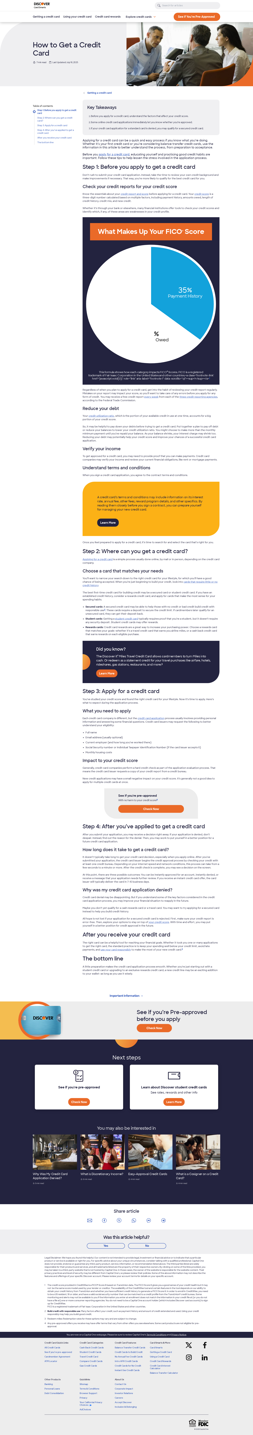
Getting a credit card (46, 16)
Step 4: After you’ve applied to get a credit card (55, 131)
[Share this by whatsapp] (133, 1220)
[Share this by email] (89, 1220)
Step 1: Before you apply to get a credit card (56, 111)
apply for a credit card (114, 154)
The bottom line (45, 142)
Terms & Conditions (156, 1334)
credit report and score (134, 194)
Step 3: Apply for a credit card (52, 125)
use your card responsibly (116, 949)
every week (151, 396)
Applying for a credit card (98, 559)
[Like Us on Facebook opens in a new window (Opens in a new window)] (203, 1345)
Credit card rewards (108, 16)
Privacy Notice (178, 1334)
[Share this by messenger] (148, 1220)
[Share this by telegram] (163, 1220)
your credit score (159, 922)
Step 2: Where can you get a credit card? (54, 119)
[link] (104, 610)
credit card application (151, 718)
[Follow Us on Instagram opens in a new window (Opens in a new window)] (189, 1357)
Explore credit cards (139, 17)
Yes (106, 1246)
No (147, 1246)
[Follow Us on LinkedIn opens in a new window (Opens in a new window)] (203, 1357)
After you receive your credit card (54, 137)
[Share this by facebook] (104, 1220)
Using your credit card (77, 16)
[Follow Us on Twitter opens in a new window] (189, 1345)
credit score (201, 194)
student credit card (126, 618)
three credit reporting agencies (198, 396)
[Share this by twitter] (119, 1220)
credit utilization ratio (101, 415)
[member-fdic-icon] (203, 1423)
